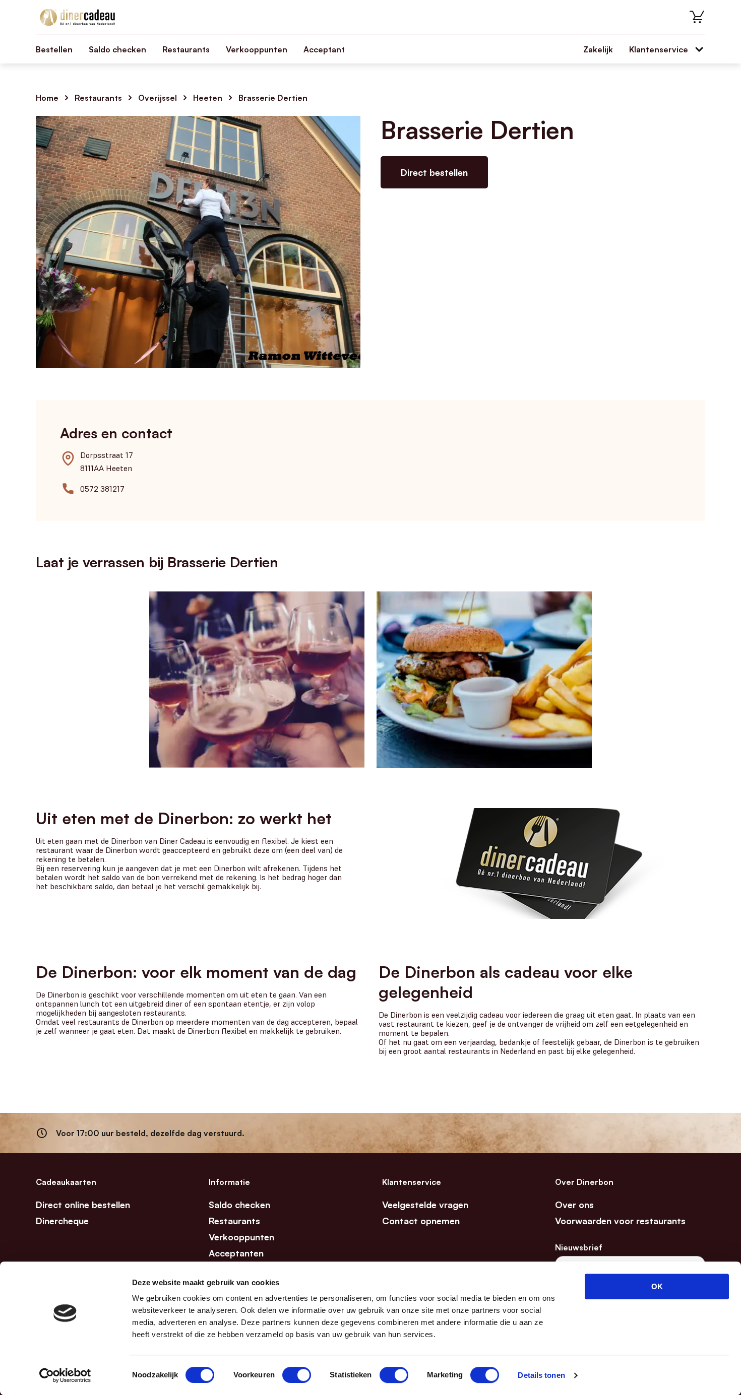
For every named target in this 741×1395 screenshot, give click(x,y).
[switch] (296, 1375)
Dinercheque (62, 1220)
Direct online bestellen (83, 1204)
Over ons (574, 1204)
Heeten (207, 98)
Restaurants (186, 49)
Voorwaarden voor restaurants (620, 1220)
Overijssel (157, 98)
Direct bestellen (434, 172)
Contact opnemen (421, 1220)
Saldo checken (117, 49)
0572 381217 (102, 489)
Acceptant (324, 49)
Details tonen (541, 1375)
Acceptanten (236, 1252)
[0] (697, 17)
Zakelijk (598, 49)
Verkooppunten (256, 49)
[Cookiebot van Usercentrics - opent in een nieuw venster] (65, 1375)
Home (47, 98)
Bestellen (54, 49)
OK (657, 1286)
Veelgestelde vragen (425, 1204)
